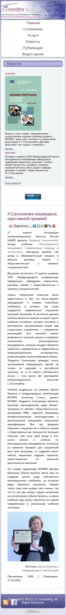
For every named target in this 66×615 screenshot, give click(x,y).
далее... (10, 148)
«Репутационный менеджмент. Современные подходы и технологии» (33, 248)
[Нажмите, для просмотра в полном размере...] (33, 560)
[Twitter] (38, 226)
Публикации (33, 48)
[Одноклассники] (42, 226)
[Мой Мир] (46, 226)
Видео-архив (33, 54)
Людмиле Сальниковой (43, 240)
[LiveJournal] (50, 226)
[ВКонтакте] (34, 226)
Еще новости (13, 182)
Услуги (32, 35)
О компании (33, 29)
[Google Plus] (54, 226)
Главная (33, 23)
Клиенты (33, 42)
